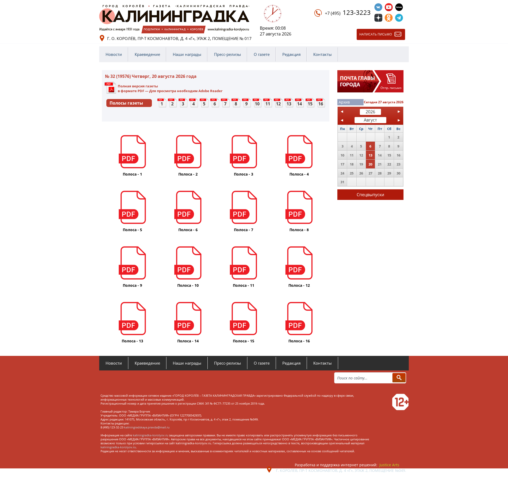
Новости (114, 54)
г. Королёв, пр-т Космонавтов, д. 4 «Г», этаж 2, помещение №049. (341, 470)
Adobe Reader (210, 90)
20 (370, 164)
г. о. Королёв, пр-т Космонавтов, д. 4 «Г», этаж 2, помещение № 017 (179, 38)
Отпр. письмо (390, 88)
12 (278, 104)
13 (289, 104)
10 (257, 104)
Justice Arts (389, 464)
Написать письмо (375, 34)
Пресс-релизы (227, 54)
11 (267, 104)
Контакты (322, 54)
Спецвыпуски (370, 195)
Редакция (291, 54)
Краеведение (147, 54)
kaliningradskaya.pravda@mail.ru (147, 427)
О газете (262, 54)
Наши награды (187, 54)
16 (320, 104)
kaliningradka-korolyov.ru (150, 435)
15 (310, 104)
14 (299, 104)
